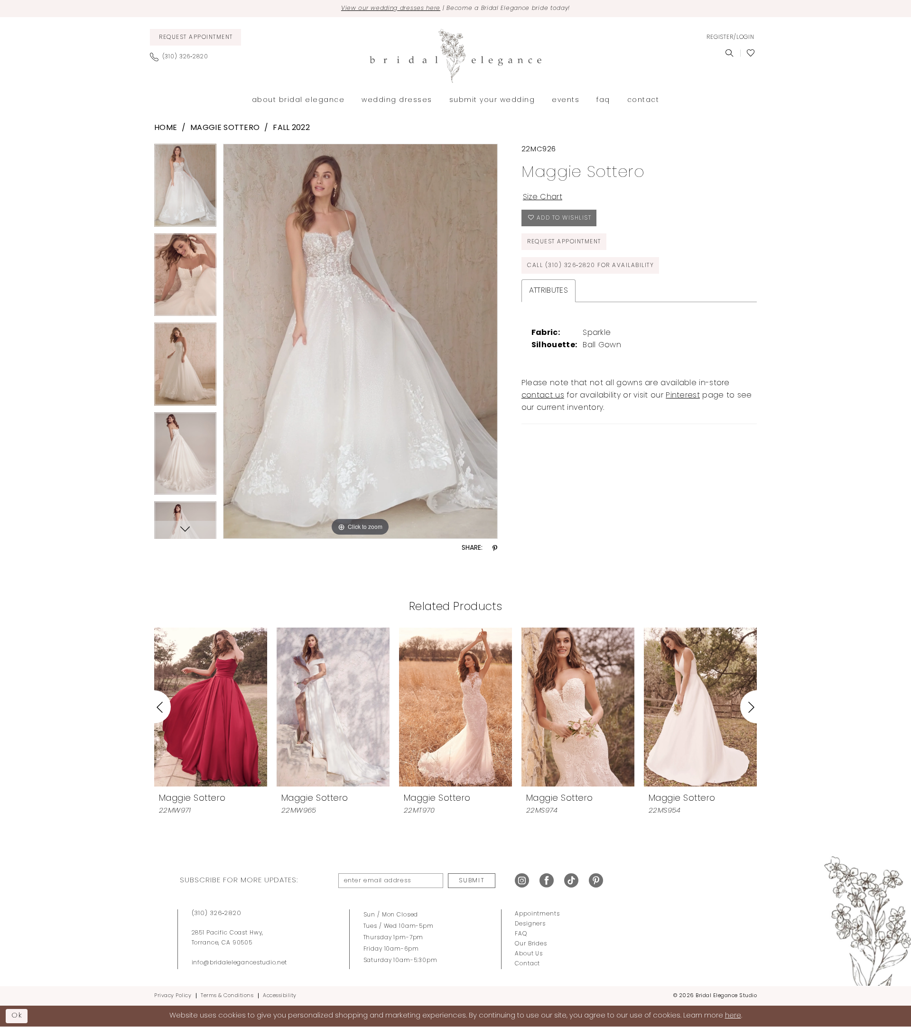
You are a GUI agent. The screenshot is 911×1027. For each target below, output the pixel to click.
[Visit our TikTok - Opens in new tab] (571, 880)
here (733, 1015)
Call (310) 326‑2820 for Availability (590, 265)
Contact (527, 964)
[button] (730, 37)
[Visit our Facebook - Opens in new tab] (546, 880)
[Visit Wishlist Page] (751, 53)
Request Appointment (564, 242)
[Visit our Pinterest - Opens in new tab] (596, 880)
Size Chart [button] (542, 197)
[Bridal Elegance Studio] (455, 56)
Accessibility (280, 996)
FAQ (521, 934)
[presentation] (210, 707)
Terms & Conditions (227, 996)
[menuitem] (195, 37)
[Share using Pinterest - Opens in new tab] (495, 549)
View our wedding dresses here (390, 8)
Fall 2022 (291, 128)
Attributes (548, 291)
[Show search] (729, 53)
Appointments (537, 914)
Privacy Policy (172, 996)
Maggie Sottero (225, 128)
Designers (530, 924)
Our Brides (531, 944)
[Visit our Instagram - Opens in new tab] (522, 880)
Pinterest (683, 395)
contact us (542, 395)
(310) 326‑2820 (217, 913)
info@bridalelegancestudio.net (240, 963)
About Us (529, 954)
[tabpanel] (185, 188)
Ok (17, 1015)
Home (165, 128)
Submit (471, 881)
